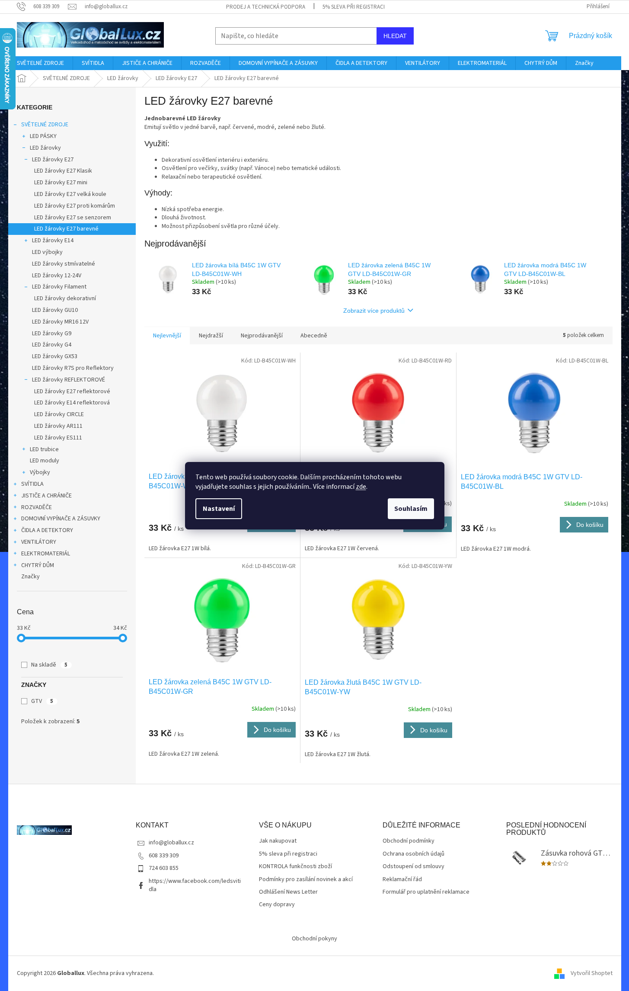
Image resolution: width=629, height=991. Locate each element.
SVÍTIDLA (32, 484)
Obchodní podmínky (408, 841)
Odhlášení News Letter (288, 892)
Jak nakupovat (278, 841)
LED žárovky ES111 (58, 437)
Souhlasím (411, 508)
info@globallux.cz (171, 842)
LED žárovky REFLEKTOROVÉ (68, 379)
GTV (42, 701)
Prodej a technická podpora (265, 7)
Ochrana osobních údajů (413, 854)
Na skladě (49, 665)
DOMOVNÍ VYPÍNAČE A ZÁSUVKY (60, 518)
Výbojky (40, 472)
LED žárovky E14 (52, 240)
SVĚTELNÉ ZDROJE (44, 124)
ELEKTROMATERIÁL (45, 553)
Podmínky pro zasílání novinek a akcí (306, 880)
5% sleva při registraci (353, 7)
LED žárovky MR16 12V (60, 322)
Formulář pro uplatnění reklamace (426, 892)
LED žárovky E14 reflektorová (72, 402)
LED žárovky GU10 (55, 310)
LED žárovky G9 (51, 333)
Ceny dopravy (277, 905)
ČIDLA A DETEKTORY (47, 530)
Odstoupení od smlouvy (413, 867)
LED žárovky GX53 (54, 356)
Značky (30, 576)
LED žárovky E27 (52, 159)
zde (361, 486)
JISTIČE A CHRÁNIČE (46, 495)
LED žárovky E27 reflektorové (72, 391)
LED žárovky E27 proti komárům (74, 206)
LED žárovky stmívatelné (63, 264)
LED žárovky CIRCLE (59, 414)
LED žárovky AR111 (58, 426)
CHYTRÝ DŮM (37, 565)
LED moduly (44, 460)
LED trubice (44, 449)
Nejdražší (211, 335)
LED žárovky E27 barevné (66, 228)
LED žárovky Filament (59, 286)
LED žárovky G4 (51, 344)
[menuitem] (40, 63)
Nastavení (219, 508)
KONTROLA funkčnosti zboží (295, 867)
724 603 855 (164, 868)
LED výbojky (47, 252)
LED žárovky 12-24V (56, 275)
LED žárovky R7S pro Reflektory (73, 368)
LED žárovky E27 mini (60, 182)
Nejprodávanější (262, 335)
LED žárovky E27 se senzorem (72, 217)
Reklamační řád (402, 880)
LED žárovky (45, 148)
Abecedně (313, 335)
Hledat (395, 35)
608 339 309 (164, 855)
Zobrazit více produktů (374, 310)
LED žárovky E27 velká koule (70, 194)
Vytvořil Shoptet (592, 973)
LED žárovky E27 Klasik (63, 171)
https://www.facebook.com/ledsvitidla (195, 885)
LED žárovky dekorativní (65, 298)
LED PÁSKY (43, 136)
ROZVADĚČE (36, 507)
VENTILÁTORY (38, 542)
